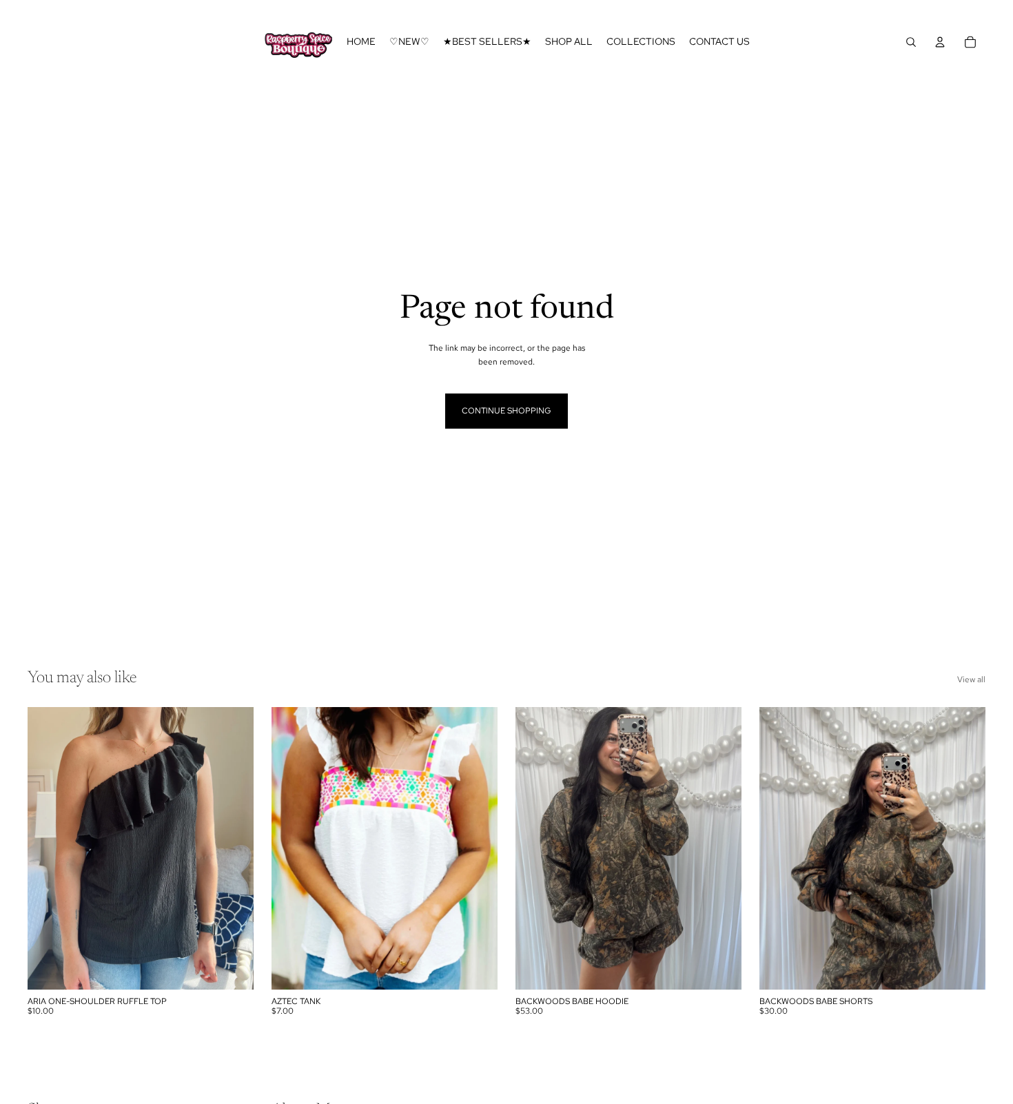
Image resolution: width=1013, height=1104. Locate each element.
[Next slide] (720, 848)
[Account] (940, 42)
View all (971, 679)
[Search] (911, 42)
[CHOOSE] (232, 968)
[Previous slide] (536, 848)
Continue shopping (506, 410)
